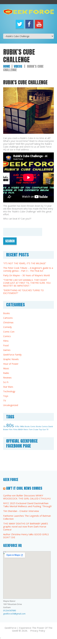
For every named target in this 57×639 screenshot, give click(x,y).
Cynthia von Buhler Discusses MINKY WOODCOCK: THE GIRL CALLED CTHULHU (27, 497)
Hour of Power (10, 363)
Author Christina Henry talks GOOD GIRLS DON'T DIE (26, 536)
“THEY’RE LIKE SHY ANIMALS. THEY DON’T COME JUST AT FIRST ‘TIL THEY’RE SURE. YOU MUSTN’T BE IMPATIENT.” (27, 282)
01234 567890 (9, 610)
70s (4, 426)
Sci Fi (5, 382)
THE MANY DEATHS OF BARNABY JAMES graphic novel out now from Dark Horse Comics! (25, 526)
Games (6, 350)
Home (6, 66)
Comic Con (8, 331)
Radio (6, 372)
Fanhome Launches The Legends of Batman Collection (27, 517)
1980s (22, 426)
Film (11, 429)
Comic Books (35, 426)
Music (6, 368)
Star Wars (8, 386)
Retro (26, 429)
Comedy (7, 327)
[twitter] (20, 24)
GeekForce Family (12, 354)
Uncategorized (10, 405)
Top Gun (42, 429)
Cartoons (8, 317)
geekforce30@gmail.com (14, 613)
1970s (17, 426)
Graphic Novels (11, 359)
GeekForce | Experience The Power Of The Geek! (28, 629)
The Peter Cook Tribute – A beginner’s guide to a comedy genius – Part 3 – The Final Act (28, 269)
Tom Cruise (33, 429)
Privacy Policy (37, 630)
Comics (7, 336)
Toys (5, 395)
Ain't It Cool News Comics (24, 488)
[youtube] (39, 24)
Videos (18, 66)
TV (4, 400)
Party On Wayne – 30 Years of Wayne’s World (26, 275)
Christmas (8, 322)
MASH (20, 429)
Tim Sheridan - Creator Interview (21, 511)
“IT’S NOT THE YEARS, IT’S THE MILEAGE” (24, 263)
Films (6, 340)
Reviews (7, 377)
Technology (9, 391)
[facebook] (29, 24)
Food (6, 345)
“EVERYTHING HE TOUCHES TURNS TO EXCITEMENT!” (23, 292)
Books (6, 313)
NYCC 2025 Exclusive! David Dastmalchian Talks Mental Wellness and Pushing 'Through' (27, 505)
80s (10, 425)
